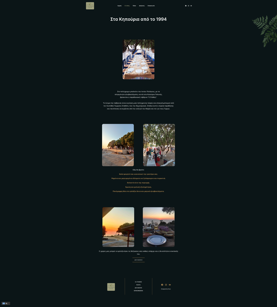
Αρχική (119, 5)
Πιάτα (134, 5)
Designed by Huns (166, 289)
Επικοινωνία (151, 5)
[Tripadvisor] (191, 5)
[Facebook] (186, 5)
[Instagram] (188, 5)
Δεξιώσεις (142, 5)
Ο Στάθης (127, 5)
